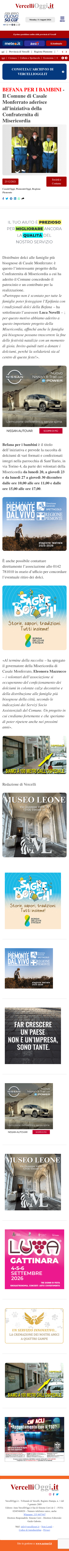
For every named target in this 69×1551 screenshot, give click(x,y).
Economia (48, 58)
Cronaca (12, 58)
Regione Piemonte (43, 51)
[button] (62, 52)
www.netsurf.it (44, 1543)
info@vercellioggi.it (30, 1526)
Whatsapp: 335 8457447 (35, 1514)
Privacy (46, 1530)
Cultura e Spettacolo (30, 58)
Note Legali (46, 1526)
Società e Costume (56, 181)
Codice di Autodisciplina (30, 1530)
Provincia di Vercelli (19, 51)
